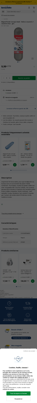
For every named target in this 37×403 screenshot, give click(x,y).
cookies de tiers (22, 377)
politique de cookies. (8, 389)
